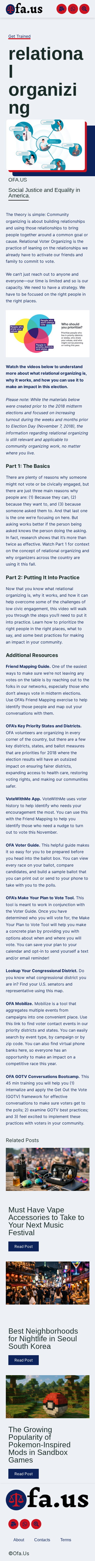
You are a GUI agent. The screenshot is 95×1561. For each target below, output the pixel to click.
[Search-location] (84, 9)
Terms (65, 1540)
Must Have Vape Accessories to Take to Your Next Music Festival (46, 1221)
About (18, 1540)
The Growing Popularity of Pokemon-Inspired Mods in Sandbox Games (39, 1444)
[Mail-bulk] (61, 9)
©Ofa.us (18, 1553)
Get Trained (19, 36)
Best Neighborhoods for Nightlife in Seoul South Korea (43, 1338)
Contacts (42, 1540)
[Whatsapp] (73, 9)
